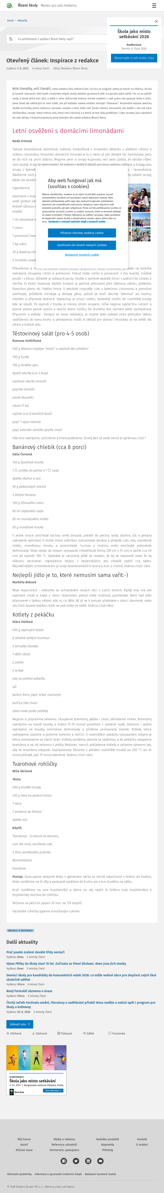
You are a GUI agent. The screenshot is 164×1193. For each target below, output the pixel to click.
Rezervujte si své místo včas (134, 58)
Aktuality (22, 20)
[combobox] (82, 39)
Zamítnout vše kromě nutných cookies (82, 245)
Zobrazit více (18, 1024)
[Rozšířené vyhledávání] (10, 39)
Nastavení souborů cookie (100, 1174)
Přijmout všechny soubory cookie (82, 233)
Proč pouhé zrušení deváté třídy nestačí (35, 952)
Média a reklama (64, 1139)
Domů (10, 20)
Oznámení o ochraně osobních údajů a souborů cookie (76, 221)
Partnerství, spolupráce (64, 1150)
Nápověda (107, 1144)
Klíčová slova (24, 1150)
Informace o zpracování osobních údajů (58, 1174)
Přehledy (107, 1150)
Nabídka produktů (107, 1139)
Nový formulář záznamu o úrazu (29, 991)
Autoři (24, 1144)
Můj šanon (24, 1139)
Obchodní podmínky (19, 1174)
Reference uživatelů (64, 1144)
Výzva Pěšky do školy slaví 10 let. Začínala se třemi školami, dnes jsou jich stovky (66, 964)
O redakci (142, 1144)
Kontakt (142, 1139)
